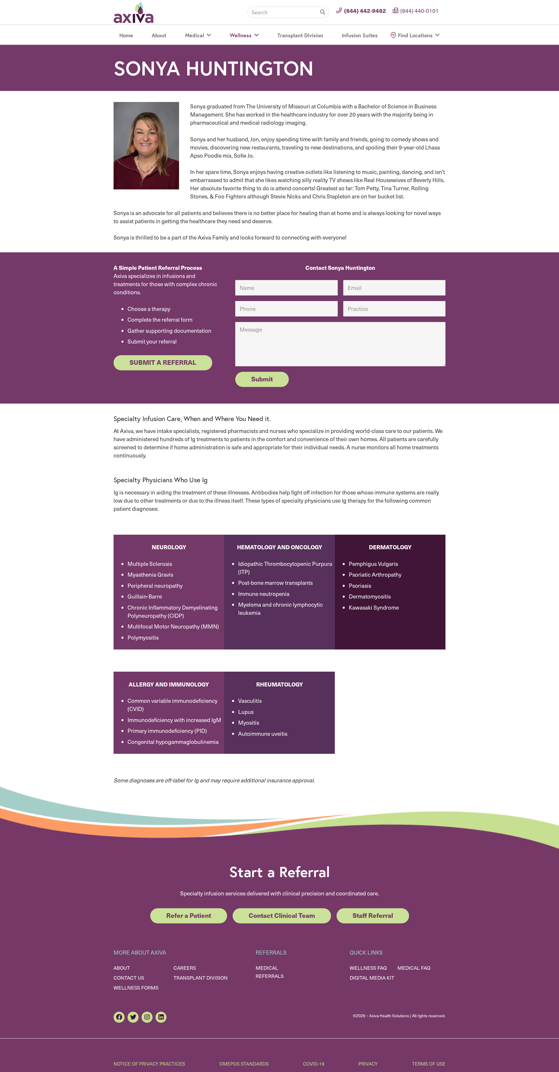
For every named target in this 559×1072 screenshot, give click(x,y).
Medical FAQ (413, 967)
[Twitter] (133, 1017)
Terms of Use (428, 1063)
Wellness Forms (136, 987)
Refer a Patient (188, 915)
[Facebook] (119, 1017)
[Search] (322, 12)
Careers (185, 967)
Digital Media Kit (372, 977)
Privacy (368, 1063)
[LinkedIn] (161, 1017)
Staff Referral (373, 915)
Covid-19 (313, 1063)
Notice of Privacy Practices (149, 1063)
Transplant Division (201, 977)
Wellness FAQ (368, 967)
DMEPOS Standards (244, 1063)
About (122, 967)
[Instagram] (147, 1017)
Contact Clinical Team (282, 915)
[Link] (133, 12)
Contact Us (129, 977)
